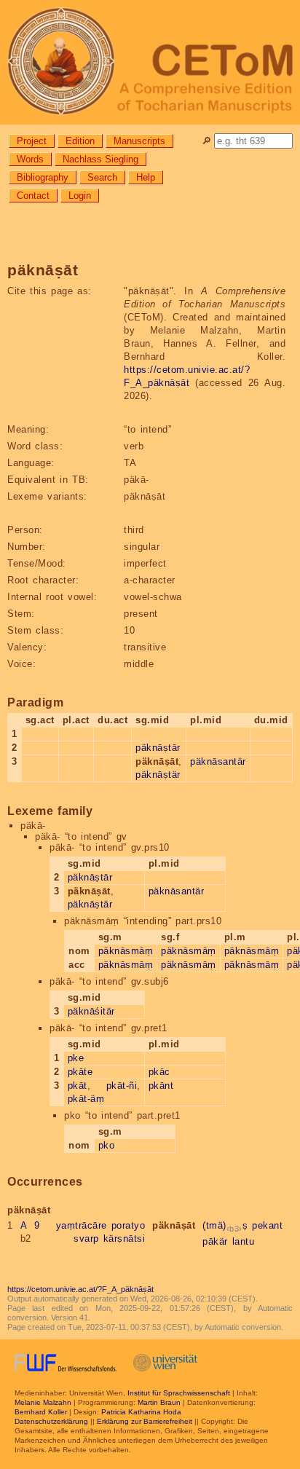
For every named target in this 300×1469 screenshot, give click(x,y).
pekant (267, 1225)
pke (76, 1057)
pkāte (80, 1071)
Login (79, 195)
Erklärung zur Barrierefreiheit (144, 1421)
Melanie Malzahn (43, 1402)
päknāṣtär (158, 774)
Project (32, 140)
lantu (243, 1241)
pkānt (161, 1085)
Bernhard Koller (41, 1412)
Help (145, 177)
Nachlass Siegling (100, 159)
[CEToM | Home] (150, 62)
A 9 (30, 1225)
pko (106, 1145)
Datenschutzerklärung (51, 1421)
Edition (80, 140)
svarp (86, 1238)
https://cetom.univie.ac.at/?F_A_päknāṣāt (80, 1289)
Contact (33, 195)
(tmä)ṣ (225, 1225)
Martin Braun (159, 1402)
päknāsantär (218, 761)
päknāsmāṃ (126, 950)
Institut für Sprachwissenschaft (178, 1393)
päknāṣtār (158, 747)
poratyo (128, 1225)
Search (102, 177)
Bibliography (42, 177)
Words (30, 159)
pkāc (159, 1071)
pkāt (77, 1085)
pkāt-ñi (122, 1085)
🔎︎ (206, 140)
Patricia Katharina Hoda (141, 1412)
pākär (215, 1241)
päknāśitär (91, 1011)
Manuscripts (139, 140)
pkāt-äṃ (86, 1098)
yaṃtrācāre (81, 1225)
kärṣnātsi (124, 1238)
